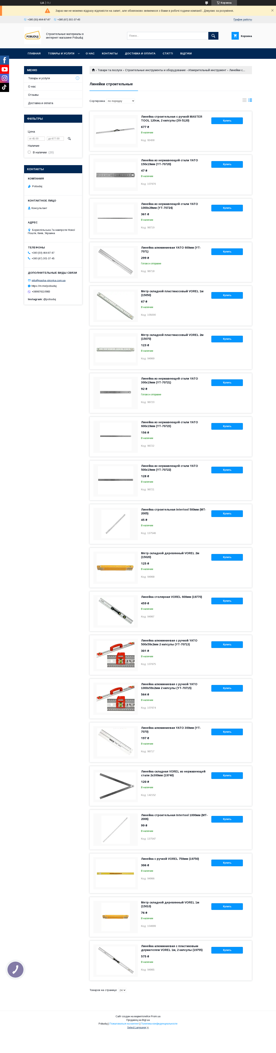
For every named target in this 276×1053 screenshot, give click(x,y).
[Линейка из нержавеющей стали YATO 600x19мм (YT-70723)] (115, 437)
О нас (90, 53)
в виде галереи (244, 101)
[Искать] (213, 36)
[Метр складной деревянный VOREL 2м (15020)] (115, 568)
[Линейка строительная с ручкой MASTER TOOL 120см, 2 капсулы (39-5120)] (115, 131)
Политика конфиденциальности (159, 1023)
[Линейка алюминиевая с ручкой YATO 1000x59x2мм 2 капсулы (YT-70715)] (115, 699)
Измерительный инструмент (207, 70)
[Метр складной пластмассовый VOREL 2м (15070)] (115, 349)
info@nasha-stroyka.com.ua (48, 280)
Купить (227, 120)
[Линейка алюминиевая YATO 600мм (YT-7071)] (115, 262)
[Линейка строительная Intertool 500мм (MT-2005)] (115, 524)
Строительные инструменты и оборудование (155, 70)
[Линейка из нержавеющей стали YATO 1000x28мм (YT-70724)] (115, 218)
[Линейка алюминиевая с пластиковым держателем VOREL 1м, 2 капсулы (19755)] (115, 960)
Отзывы (33, 94)
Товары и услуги (61, 53)
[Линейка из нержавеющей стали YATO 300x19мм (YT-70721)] (115, 393)
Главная (34, 53)
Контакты (110, 53)
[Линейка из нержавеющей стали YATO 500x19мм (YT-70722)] (115, 480)
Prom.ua (155, 1016)
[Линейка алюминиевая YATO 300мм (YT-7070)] (115, 742)
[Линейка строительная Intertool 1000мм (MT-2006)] (115, 829)
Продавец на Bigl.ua (138, 1020)
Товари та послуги (110, 70)
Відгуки (186, 53)
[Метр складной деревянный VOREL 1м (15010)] (115, 917)
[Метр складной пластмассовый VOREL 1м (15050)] (115, 306)
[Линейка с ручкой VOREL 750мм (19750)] (115, 873)
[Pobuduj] (32, 43)
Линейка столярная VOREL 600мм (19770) (171, 596)
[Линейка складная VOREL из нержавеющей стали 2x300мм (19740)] (115, 786)
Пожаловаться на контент (124, 1023)
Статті (168, 53)
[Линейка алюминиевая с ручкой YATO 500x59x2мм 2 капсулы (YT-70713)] (115, 655)
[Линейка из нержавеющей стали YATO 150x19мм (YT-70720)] (115, 175)
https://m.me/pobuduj (44, 285)
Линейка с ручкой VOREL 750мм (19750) (170, 858)
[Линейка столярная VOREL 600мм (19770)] (115, 611)
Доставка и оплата (140, 53)
